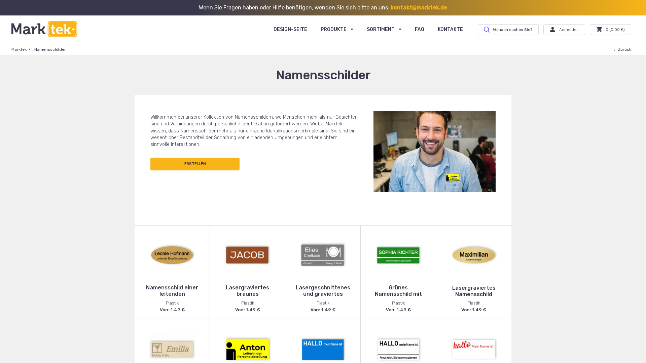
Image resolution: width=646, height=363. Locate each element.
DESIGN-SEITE (290, 29)
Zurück (624, 49)
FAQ (419, 29)
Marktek (19, 49)
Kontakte (450, 29)
